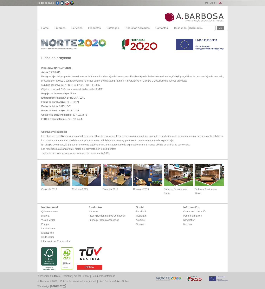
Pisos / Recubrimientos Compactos (107, 215)
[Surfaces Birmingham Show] (178, 184)
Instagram (141, 215)
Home (45, 27)
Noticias (187, 224)
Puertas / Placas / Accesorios (104, 220)
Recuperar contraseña (103, 276)
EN (211, 3)
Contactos (161, 27)
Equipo (45, 224)
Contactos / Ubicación (194, 211)
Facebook (141, 211)
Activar (77, 276)
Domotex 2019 (110, 189)
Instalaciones (48, 228)
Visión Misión (48, 220)
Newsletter (189, 220)
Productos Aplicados (137, 27)
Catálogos (113, 27)
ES (220, 3)
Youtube (140, 220)
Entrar (86, 276)
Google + (141, 224)
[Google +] (72, 3)
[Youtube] (67, 3)
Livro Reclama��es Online (114, 281)
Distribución (47, 232)
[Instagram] (62, 3)
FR (215, 3)
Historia (45, 215)
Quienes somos (49, 211)
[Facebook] (57, 3)
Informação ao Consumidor (55, 241)
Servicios (76, 27)
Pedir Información (192, 215)
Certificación (48, 237)
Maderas (93, 211)
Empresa (60, 27)
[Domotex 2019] (117, 184)
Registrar (67, 276)
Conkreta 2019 (49, 189)
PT (206, 3)
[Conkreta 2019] (55, 184)
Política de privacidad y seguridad (78, 281)
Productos (94, 27)
